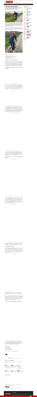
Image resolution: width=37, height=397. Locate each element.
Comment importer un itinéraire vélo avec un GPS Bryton (29, 37)
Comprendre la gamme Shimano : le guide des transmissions (29, 23)
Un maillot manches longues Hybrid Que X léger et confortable (11, 56)
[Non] (36, 396)
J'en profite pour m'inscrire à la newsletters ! (9, 385)
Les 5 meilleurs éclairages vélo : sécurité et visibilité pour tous (29, 25)
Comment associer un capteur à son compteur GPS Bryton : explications (29, 31)
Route (13, 6)
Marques (24, 4)
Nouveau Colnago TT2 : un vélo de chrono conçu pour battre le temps (29, 14)
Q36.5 (12, 6)
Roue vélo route (28, 20)
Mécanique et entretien (13, 4)
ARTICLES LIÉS (6, 360)
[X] (6, 354)
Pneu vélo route (18, 370)
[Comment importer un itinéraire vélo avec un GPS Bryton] (25, 38)
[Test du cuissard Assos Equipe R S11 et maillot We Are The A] (20, 364)
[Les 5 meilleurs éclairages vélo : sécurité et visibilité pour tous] (25, 26)
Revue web (18, 4)
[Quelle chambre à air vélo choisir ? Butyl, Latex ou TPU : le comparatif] (8, 364)
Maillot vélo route (9, 6)
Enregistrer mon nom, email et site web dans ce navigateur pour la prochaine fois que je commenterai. (14, 384)
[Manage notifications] (35, 395)
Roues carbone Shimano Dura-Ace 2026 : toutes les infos (29, 8)
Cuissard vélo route (6, 6)
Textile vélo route (17, 6)
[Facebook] (5, 354)
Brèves (20, 4)
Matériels (8, 4)
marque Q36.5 (15, 27)
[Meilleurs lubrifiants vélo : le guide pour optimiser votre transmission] (14, 364)
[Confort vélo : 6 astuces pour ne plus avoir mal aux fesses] (8, 369)
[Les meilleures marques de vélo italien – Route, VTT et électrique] (14, 369)
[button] (31, 4)
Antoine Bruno (10, 357)
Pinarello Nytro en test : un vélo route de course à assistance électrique (29, 34)
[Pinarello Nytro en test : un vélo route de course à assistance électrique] (25, 34)
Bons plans (22, 4)
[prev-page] (5, 372)
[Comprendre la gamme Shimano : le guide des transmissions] (25, 23)
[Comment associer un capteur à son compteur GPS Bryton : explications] (25, 32)
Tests (14, 6)
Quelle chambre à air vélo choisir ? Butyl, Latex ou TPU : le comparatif (29, 11)
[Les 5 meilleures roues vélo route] (25, 20)
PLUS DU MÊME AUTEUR (11, 360)
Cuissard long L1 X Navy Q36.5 (8, 57)
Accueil (5, 4)
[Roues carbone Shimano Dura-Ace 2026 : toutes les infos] (25, 9)
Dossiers (16, 4)
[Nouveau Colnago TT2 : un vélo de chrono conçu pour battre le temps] (25, 15)
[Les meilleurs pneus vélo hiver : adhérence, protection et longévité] (20, 369)
